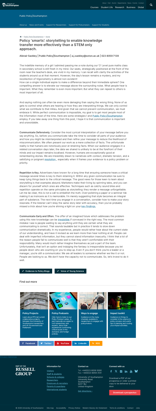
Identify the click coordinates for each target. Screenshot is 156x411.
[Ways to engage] (93, 315)
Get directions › (85, 391)
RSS (98, 343)
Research (119, 7)
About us (23, 25)
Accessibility (61, 408)
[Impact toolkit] (122, 315)
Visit (109, 3)
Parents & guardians (56, 386)
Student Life (107, 7)
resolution (50, 159)
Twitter (47, 343)
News (129, 3)
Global (141, 7)
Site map (50, 408)
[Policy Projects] (34, 315)
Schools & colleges (55, 377)
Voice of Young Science (72, 271)
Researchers (52, 380)
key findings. (88, 206)
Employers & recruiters (57, 383)
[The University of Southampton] (10, 5)
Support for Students (100, 25)
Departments (122, 3)
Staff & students (54, 374)
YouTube (65, 343)
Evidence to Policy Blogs (38, 271)
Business (131, 7)
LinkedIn (82, 343)
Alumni (114, 3)
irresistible (64, 219)
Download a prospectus (124, 392)
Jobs (138, 408)
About (104, 3)
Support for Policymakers (79, 25)
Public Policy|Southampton (33, 16)
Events (135, 3)
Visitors (50, 371)
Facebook (30, 343)
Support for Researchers (56, 25)
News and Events (36, 25)
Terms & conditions (117, 408)
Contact (141, 3)
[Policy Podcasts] (63, 315)
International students (57, 389)
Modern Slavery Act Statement (95, 408)
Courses (94, 7)
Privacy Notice (74, 408)
